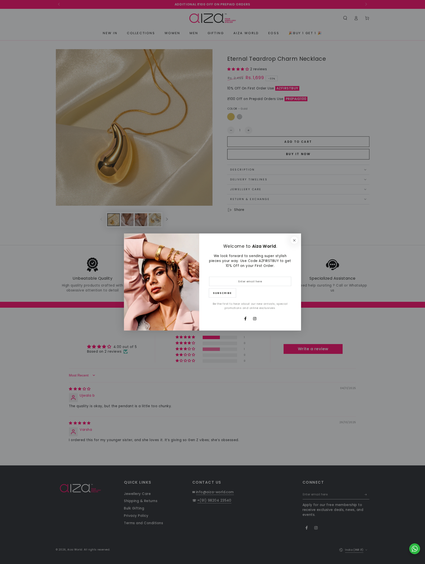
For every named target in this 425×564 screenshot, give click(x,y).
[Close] (294, 240)
